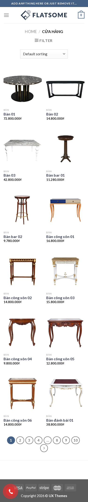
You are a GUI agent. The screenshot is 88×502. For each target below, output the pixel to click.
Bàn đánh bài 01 (59, 420)
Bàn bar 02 (13, 236)
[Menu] (6, 15)
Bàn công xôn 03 (60, 297)
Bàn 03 (9, 175)
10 (75, 440)
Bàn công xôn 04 (18, 359)
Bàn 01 (9, 114)
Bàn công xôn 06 (18, 420)
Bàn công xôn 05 (60, 359)
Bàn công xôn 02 (18, 297)
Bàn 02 (52, 114)
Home (31, 31)
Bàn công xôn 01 (60, 236)
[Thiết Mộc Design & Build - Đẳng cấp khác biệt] (44, 15)
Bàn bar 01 (55, 175)
